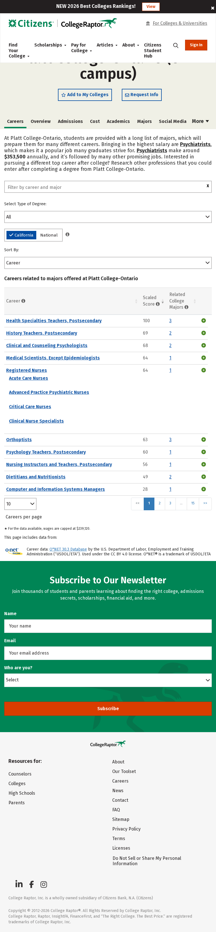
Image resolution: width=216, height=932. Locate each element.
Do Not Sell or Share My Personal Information (146, 861)
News (117, 790)
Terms (118, 838)
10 (8, 504)
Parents (16, 802)
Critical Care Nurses (30, 406)
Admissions (70, 121)
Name (10, 613)
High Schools (21, 793)
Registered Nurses (26, 370)
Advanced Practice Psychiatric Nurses (49, 392)
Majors (144, 121)
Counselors (20, 774)
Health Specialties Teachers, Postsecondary (54, 320)
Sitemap (120, 819)
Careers (120, 781)
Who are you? (18, 667)
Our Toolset (124, 771)
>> (205, 503)
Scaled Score (150, 301)
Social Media (172, 121)
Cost (95, 121)
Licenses (121, 848)
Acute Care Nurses (28, 378)
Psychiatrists (195, 144)
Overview (41, 121)
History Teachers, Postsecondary (41, 333)
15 (193, 503)
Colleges (17, 783)
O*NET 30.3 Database (68, 549)
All (8, 217)
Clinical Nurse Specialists (36, 421)
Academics (118, 121)
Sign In (196, 45)
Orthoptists (19, 439)
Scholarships (48, 45)
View (151, 6)
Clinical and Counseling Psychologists (46, 345)
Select (12, 679)
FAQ (116, 809)
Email (10, 640)
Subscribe (108, 708)
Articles (105, 45)
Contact (120, 800)
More (198, 121)
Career (13, 263)
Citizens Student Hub (152, 50)
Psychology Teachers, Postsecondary (46, 452)
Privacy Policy (126, 829)
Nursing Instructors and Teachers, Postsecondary (59, 464)
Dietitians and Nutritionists (36, 477)
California (24, 235)
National (49, 235)
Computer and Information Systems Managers (55, 489)
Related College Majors (177, 301)
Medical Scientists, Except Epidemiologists (53, 358)
